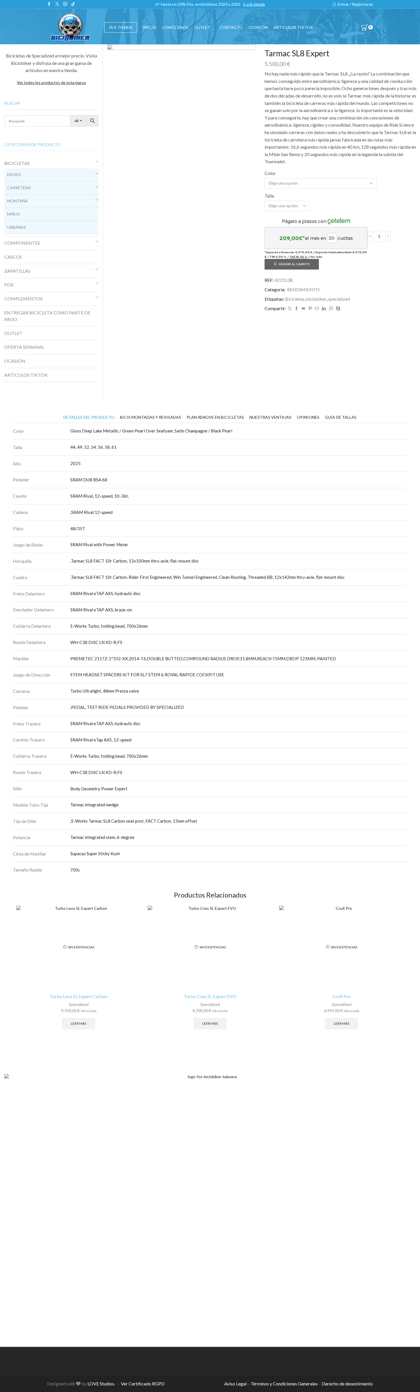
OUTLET (202, 27)
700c (75, 869)
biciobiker (316, 299)
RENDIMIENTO (303, 289)
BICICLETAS (17, 163)
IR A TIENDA (121, 27)
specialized (339, 299)
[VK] (303, 308)
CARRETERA (19, 187)
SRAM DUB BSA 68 (88, 479)
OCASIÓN (258, 27)
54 (93, 447)
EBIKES (14, 174)
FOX (8, 284)
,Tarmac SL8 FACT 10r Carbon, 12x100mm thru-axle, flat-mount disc (134, 560)
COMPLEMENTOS (23, 298)
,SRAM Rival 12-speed (91, 512)
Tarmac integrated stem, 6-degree (102, 837)
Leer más (78, 1023)
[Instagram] (65, 4)
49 (79, 447)
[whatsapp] (331, 308)
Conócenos (175, 27)
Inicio (149, 27)
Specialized (79, 1004)
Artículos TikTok (293, 27)
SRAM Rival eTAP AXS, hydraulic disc (105, 593)
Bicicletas (295, 299)
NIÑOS (13, 214)
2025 (75, 463)
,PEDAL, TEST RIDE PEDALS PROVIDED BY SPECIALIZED (127, 707)
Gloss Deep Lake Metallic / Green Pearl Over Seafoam (121, 430)
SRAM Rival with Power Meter (99, 544)
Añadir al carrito (294, 264)
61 (114, 447)
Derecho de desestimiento (347, 1383)
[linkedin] (323, 308)
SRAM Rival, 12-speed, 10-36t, (99, 495)
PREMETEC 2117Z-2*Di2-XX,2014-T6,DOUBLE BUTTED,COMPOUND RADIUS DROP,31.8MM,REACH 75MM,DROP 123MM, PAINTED (203, 658)
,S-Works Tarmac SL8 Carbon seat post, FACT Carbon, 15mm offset (133, 820)
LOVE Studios (100, 1383)
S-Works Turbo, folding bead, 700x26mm (109, 626)
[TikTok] (73, 4)
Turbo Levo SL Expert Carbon (78, 996)
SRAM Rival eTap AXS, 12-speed (100, 739)
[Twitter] (57, 4)
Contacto (231, 27)
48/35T (77, 528)
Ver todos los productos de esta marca (51, 82)
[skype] (337, 308)
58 (107, 447)
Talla (269, 195)
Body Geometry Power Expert (98, 788)
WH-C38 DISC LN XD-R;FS (96, 642)
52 (86, 447)
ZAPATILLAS (17, 271)
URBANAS (16, 227)
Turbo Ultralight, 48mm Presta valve (104, 690)
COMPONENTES (22, 243)
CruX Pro (342, 996)
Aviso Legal (235, 1383)
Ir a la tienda (254, 4)
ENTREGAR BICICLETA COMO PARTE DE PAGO (47, 316)
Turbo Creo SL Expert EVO (210, 996)
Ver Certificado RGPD (143, 1383)
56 (100, 447)
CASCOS (13, 257)
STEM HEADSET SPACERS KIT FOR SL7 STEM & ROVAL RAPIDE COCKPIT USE (147, 674)
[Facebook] (49, 4)
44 (72, 447)
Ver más (316, 257)
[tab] (89, 417)
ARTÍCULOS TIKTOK (26, 375)
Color (270, 173)
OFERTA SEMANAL (24, 347)
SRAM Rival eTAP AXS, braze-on (101, 609)
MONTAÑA (17, 200)
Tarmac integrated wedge (94, 804)
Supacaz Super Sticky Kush (95, 853)
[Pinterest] (310, 308)
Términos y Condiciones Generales (284, 1383)
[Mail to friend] (316, 308)
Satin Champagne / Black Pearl (203, 430)
